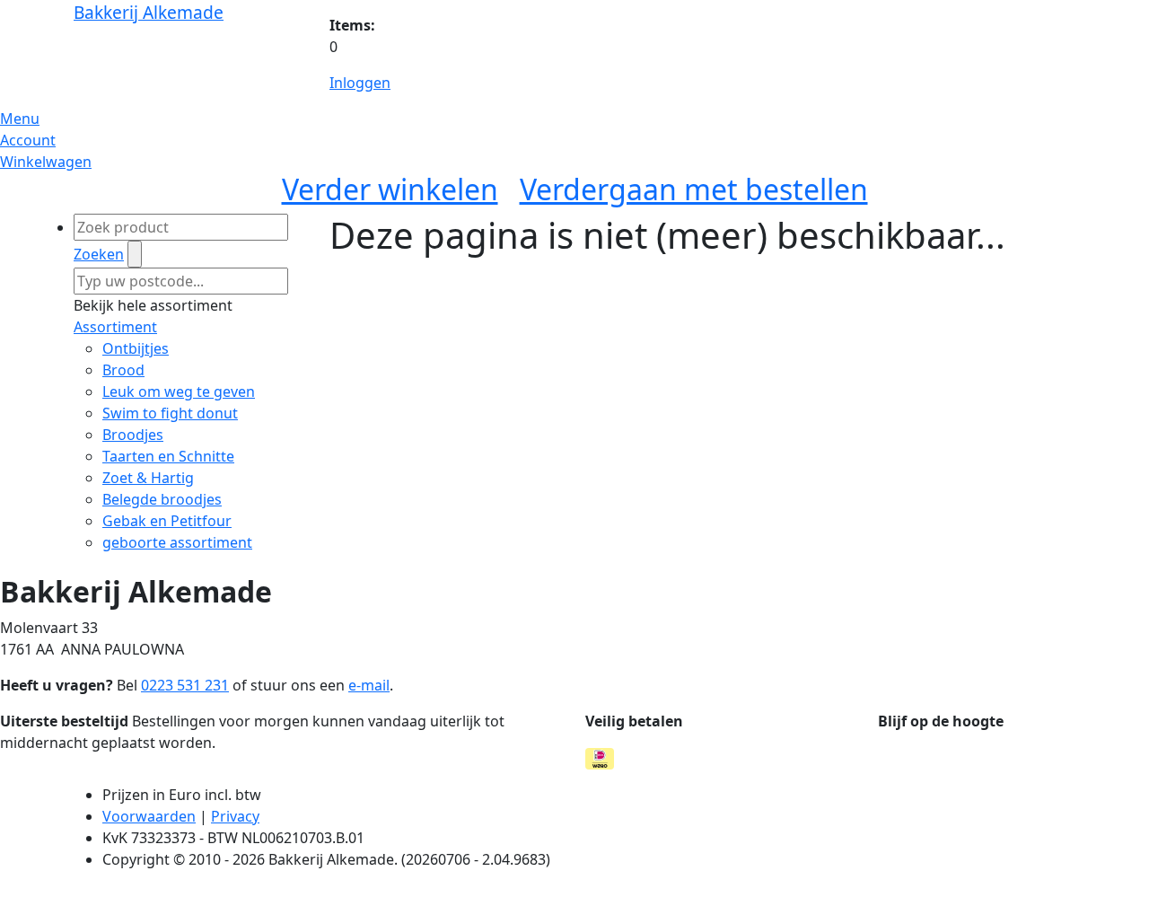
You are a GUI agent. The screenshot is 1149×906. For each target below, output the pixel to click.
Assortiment (115, 327)
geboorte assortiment (177, 542)
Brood (123, 370)
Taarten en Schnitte (168, 456)
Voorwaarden (149, 816)
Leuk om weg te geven (178, 391)
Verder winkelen (390, 189)
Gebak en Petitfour (167, 521)
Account (28, 140)
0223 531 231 (185, 685)
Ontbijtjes (135, 348)
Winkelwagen (46, 162)
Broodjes (132, 434)
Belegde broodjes (162, 499)
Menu (19, 118)
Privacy (235, 816)
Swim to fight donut (170, 413)
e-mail (369, 685)
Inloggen (359, 82)
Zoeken (99, 254)
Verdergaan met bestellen (694, 189)
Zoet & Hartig (148, 478)
